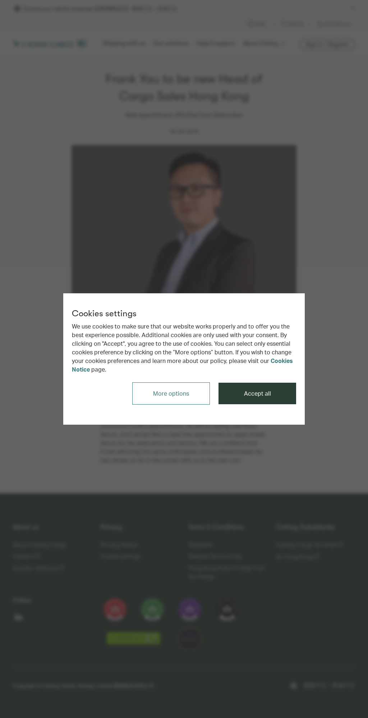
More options (171, 393)
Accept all (257, 393)
